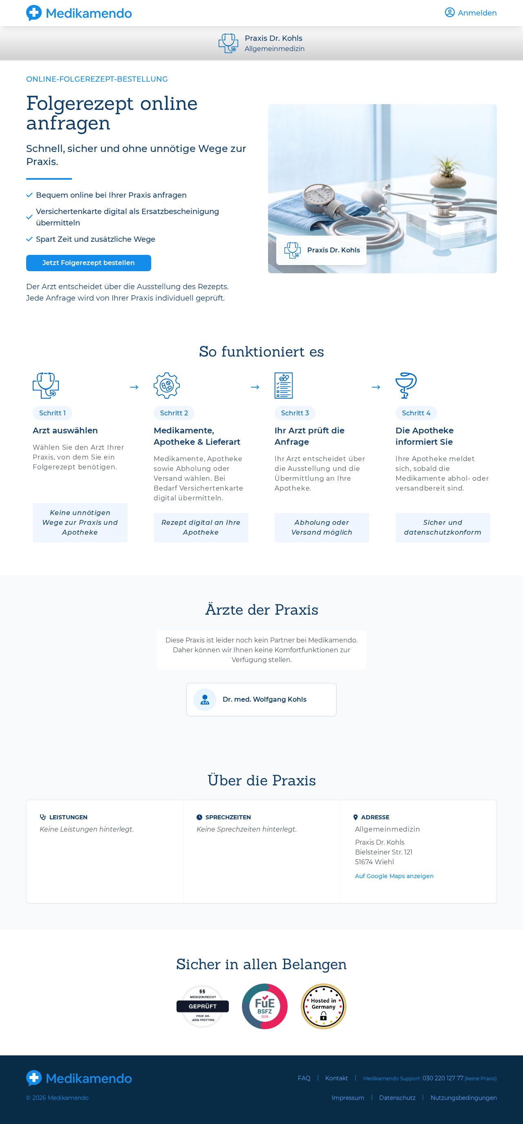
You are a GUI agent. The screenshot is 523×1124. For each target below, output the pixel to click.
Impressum (348, 1098)
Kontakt (336, 1078)
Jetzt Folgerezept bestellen (88, 263)
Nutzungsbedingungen (464, 1098)
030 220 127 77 (442, 1078)
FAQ (304, 1078)
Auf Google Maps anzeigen (394, 876)
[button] (261, 699)
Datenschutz (397, 1098)
